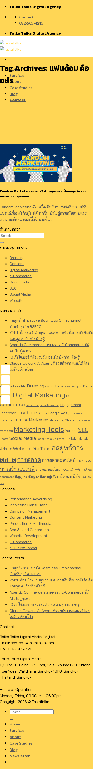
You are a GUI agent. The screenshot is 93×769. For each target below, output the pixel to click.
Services (17, 75)
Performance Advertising (31, 499)
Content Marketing (26, 517)
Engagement (70, 405)
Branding (17, 257)
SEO (13, 288)
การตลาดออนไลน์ (59, 460)
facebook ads (32, 412)
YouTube (41, 449)
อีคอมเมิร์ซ (70, 476)
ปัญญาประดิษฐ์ (25, 477)
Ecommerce (32, 405)
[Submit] (2, 242)
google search (76, 413)
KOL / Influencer (23, 547)
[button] (46, 671)
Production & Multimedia (30, 523)
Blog (14, 93)
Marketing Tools (39, 429)
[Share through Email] (5, 399)
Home (15, 724)
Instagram (7, 420)
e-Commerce (21, 275)
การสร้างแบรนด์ (17, 468)
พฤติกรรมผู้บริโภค (47, 477)
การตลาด (29, 459)
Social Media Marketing (51, 439)
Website (17, 300)
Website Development (28, 535)
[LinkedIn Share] (5, 389)
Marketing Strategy (63, 420)
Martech (71, 430)
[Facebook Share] (5, 369)
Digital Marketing (24, 269)
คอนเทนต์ (67, 469)
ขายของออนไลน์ (48, 469)
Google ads (19, 282)
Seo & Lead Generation (29, 529)
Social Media (20, 294)
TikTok (71, 438)
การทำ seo (84, 460)
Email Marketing (49, 405)
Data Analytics (73, 386)
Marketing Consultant (28, 505)
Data (59, 386)
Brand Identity (15, 386)
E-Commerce (21, 541)
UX (10, 449)
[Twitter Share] (5, 379)
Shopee (4, 439)
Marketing (38, 420)
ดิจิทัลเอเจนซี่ (7, 477)
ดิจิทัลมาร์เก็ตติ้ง (83, 469)
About (15, 81)
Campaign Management (30, 511)
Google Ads (57, 413)
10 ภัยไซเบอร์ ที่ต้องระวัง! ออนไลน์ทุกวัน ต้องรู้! (45, 357)
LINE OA (22, 420)
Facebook (8, 413)
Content (17, 263)
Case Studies (21, 87)
